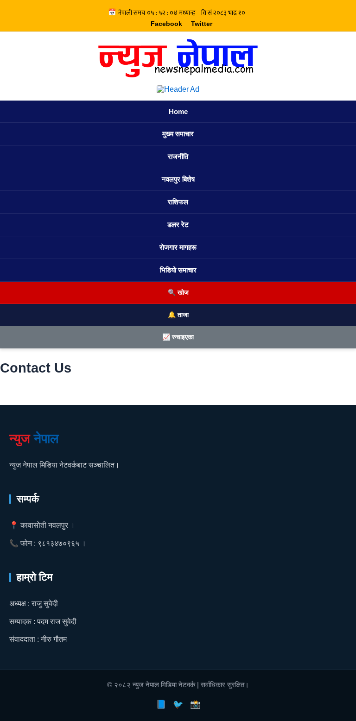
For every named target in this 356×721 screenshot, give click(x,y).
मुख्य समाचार (178, 134)
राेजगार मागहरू (178, 247)
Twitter (201, 23)
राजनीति (178, 156)
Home (178, 111)
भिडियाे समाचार (178, 270)
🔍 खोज (178, 292)
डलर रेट (178, 224)
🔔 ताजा (178, 314)
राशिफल (178, 202)
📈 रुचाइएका (178, 337)
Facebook (166, 23)
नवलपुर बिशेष (178, 179)
